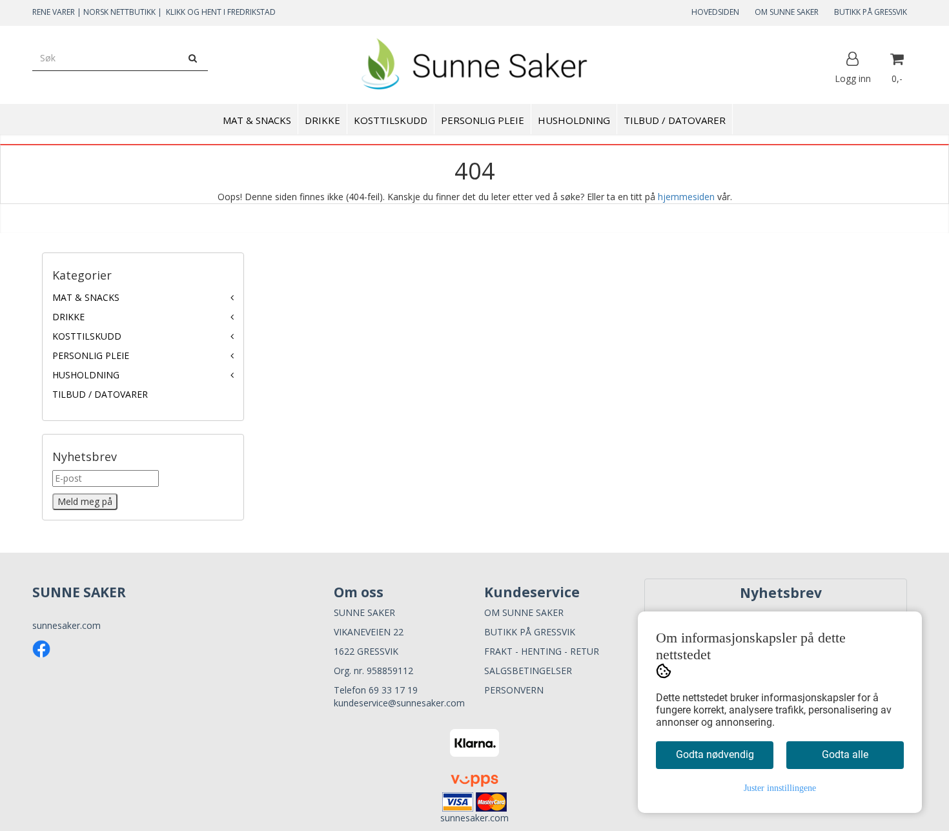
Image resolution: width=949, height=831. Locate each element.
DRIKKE (68, 317)
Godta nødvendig (715, 754)
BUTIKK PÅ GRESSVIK (870, 11)
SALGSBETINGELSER (528, 670)
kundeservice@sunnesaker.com (399, 703)
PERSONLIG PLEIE (90, 355)
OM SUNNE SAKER (787, 11)
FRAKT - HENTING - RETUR (541, 651)
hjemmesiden (686, 196)
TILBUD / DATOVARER (100, 394)
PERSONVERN (514, 690)
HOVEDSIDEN (715, 11)
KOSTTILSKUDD (86, 336)
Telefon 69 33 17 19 (376, 690)
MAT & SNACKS (85, 297)
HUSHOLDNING (85, 375)
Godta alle (845, 754)
